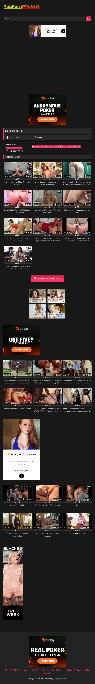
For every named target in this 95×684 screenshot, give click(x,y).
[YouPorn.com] (47, 7)
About (39, 137)
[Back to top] (87, 676)
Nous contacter (47, 673)
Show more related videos (47, 278)
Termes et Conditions (52, 670)
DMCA (35, 670)
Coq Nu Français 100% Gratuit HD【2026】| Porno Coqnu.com (57, 146)
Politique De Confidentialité (78, 670)
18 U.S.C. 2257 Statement (16, 670)
